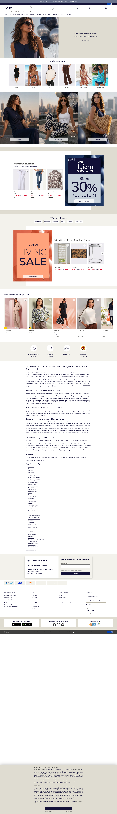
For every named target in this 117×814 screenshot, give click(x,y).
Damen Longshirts (32, 527)
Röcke (28, 395)
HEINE (33, 592)
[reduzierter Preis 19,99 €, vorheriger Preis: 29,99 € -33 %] (55, 179)
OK (58, 808)
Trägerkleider (31, 522)
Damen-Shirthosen (32, 491)
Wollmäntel (31, 487)
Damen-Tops (31, 467)
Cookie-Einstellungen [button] (70, 632)
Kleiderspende (35, 606)
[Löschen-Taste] (52, 7)
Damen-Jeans (31, 468)
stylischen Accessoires (64, 374)
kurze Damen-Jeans (33, 482)
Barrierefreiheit (47, 632)
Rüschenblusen (31, 545)
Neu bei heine (35, 599)
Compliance (62, 601)
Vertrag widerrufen (27, 632)
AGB (35, 632)
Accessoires (38, 14)
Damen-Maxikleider (33, 494)
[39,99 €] (89, 313)
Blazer (30, 400)
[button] (62, 179)
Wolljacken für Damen (33, 517)
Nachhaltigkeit (35, 604)
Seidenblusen (31, 531)
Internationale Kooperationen (66, 602)
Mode (6, 11)
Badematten (79, 221)
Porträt (60, 595)
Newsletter (34, 597)
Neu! (6, 14)
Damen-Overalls (32, 507)
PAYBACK (34, 608)
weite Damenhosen (33, 486)
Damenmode (12, 14)
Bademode (20, 14)
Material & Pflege (8, 601)
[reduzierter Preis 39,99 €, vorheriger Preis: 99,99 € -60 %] (96, 253)
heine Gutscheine (52, 457)
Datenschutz (40, 632)
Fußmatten (47, 221)
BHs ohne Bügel (32, 534)
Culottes (30, 508)
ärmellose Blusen (32, 489)
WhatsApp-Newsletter (37, 601)
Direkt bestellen (8, 602)
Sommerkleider (31, 510)
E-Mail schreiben (93, 597)
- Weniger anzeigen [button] (31, 550)
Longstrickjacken (32, 501)
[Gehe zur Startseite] (9, 8)
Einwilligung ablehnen (49, 811)
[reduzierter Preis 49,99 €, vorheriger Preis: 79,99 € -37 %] (38, 179)
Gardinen (55, 221)
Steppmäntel (31, 470)
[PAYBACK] (109, 4)
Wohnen (12, 11)
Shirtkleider (31, 498)
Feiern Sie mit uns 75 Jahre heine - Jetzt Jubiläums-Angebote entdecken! (58, 1)
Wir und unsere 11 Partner (40, 769)
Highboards (31, 474)
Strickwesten (31, 472)
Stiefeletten (31, 503)
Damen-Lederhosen (33, 505)
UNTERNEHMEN (63, 592)
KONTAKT (89, 592)
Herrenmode (70, 14)
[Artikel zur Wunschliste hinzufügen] (27, 171)
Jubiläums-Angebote (26, 11)
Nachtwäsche (31, 536)
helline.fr (42, 460)
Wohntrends (36, 379)
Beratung (63, 14)
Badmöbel (75, 425)
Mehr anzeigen (79, 570)
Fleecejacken (31, 513)
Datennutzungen (76, 769)
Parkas (29, 529)
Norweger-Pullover (33, 546)
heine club (34, 595)
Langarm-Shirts (32, 496)
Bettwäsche (38, 221)
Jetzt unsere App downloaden (22, 621)
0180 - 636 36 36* (92, 610)
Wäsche (26, 14)
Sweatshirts (31, 520)
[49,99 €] (64, 313)
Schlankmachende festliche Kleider (36, 539)
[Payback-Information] (110, 632)
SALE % (17, 11)
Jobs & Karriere (62, 597)
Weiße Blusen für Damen (34, 519)
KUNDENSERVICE (9, 592)
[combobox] (45, 8)
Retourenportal (8, 597)
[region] (58, 789)
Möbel (62, 221)
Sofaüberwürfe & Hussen (34, 479)
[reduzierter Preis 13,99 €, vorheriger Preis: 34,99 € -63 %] (62, 253)
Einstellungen (69, 811)
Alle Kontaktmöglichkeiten (95, 600)
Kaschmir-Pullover (32, 541)
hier (66, 776)
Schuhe (32, 14)
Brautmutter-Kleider (33, 543)
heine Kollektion (55, 14)
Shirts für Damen (32, 524)
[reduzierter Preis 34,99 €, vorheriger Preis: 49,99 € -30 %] (21, 179)
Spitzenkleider (31, 533)
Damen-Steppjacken (33, 484)
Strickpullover (31, 526)
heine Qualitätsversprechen (11, 606)
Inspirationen (46, 14)
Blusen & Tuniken (32, 481)
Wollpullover (31, 538)
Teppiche (70, 221)
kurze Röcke (31, 500)
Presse (60, 599)
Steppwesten (31, 475)
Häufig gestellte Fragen (10, 595)
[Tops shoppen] (31, 37)
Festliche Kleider (32, 512)
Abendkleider (42, 376)
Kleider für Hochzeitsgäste (34, 515)
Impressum (55, 632)
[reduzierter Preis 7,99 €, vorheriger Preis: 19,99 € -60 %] (79, 253)
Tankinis (30, 493)
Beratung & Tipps (8, 599)
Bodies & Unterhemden (34, 477)
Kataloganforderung (9, 604)
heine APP (34, 602)
